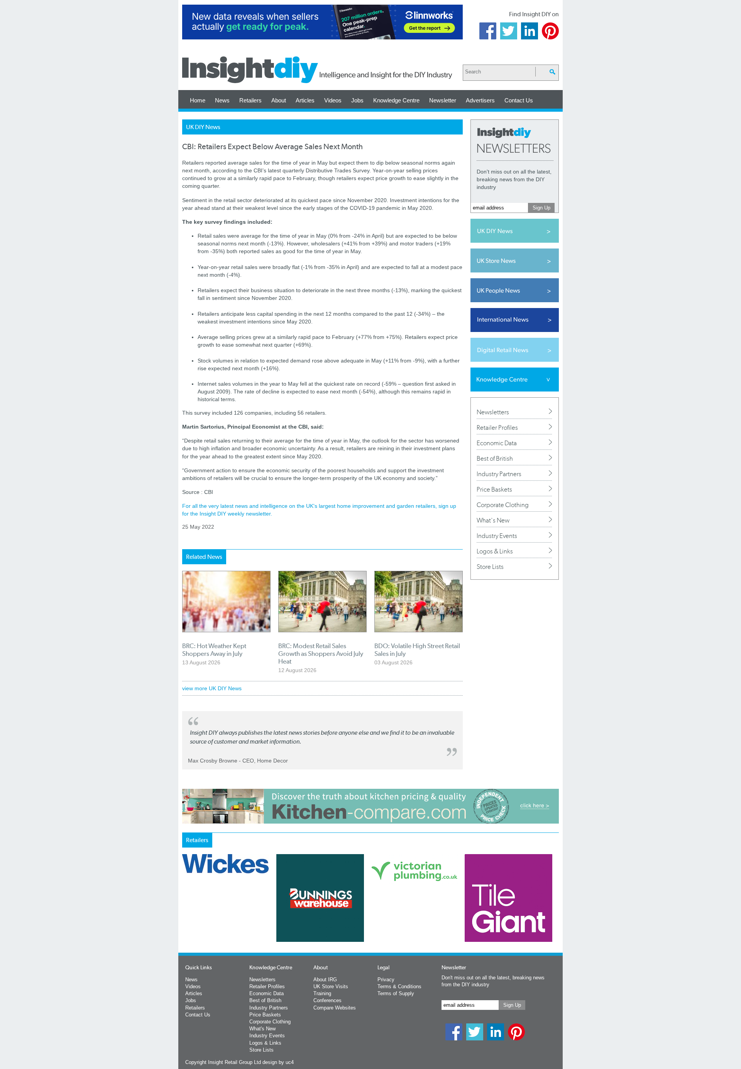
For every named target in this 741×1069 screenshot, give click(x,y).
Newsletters (493, 412)
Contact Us (518, 100)
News (222, 100)
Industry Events (497, 536)
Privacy (385, 979)
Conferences (327, 1000)
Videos (333, 100)
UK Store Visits (330, 986)
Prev (186, 918)
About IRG (325, 979)
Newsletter (442, 100)
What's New (493, 520)
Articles (305, 100)
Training (322, 993)
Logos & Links (495, 551)
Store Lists (490, 566)
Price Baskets (494, 489)
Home (197, 100)
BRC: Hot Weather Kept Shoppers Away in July (214, 649)
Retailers (250, 100)
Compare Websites (334, 1008)
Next (402, 918)
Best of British (495, 458)
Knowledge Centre (396, 100)
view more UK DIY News (212, 688)
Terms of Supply (395, 993)
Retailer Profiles (497, 427)
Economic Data (497, 443)
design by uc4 (278, 1062)
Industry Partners (499, 474)
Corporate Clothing (503, 505)
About (278, 100)
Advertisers (480, 100)
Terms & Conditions (399, 986)
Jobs (357, 100)
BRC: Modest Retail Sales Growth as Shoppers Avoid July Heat (320, 653)
